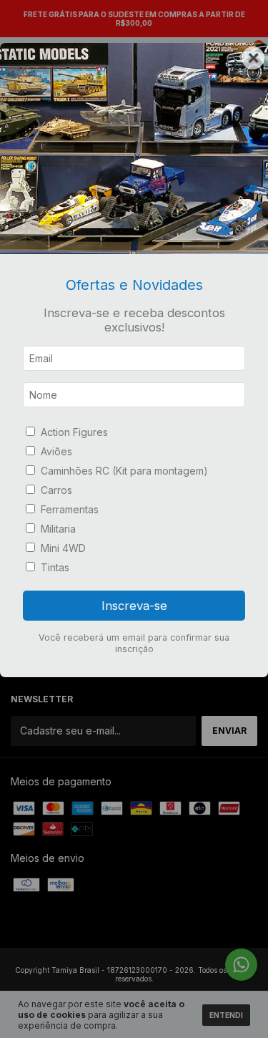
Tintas (55, 567)
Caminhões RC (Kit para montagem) (124, 471)
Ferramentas (70, 509)
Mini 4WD (63, 548)
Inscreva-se (134, 605)
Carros (56, 490)
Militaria (58, 529)
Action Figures (74, 432)
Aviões (56, 451)
